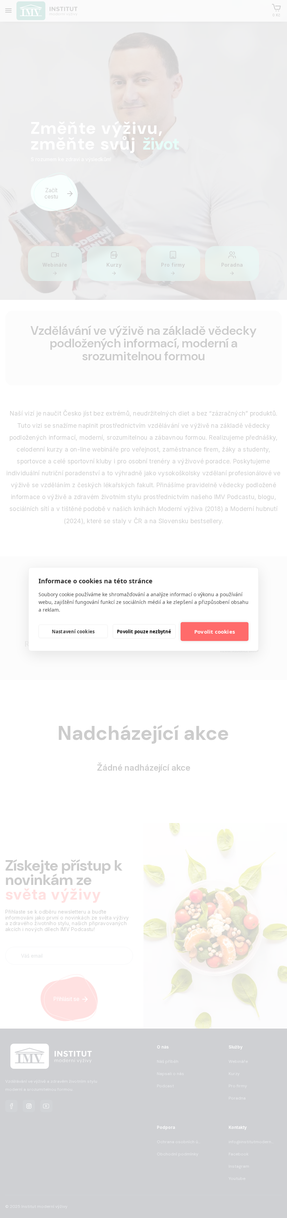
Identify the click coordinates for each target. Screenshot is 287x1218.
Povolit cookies (214, 631)
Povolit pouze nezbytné (144, 631)
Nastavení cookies (73, 631)
